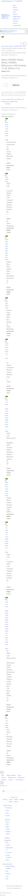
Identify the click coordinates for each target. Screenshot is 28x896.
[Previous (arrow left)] (1, 895)
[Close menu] (2, 772)
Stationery (11, 46)
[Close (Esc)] (10, 893)
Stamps (18, 99)
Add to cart (16, 85)
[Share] (7, 893)
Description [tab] (8, 103)
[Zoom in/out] (1, 893)
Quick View (6, 139)
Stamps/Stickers (18, 46)
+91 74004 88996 (18, 1)
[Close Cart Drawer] (2, 782)
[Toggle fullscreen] (4, 893)
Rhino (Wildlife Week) (12, 101)
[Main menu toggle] (26, 31)
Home (2, 46)
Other (6, 46)
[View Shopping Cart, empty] (25, 16)
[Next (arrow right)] (4, 895)
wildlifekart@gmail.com (7, 1)
